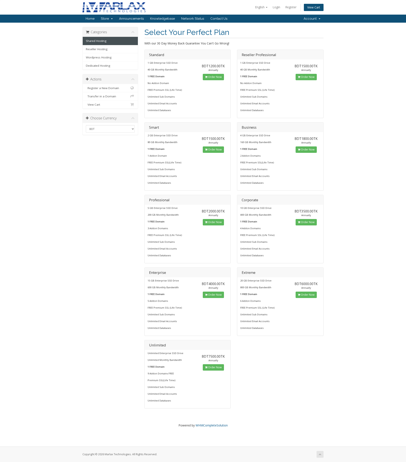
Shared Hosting (96, 41)
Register (290, 7)
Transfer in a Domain (101, 96)
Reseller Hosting (96, 49)
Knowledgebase (162, 19)
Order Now (214, 77)
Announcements (131, 19)
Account (311, 19)
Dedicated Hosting (98, 66)
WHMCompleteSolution (212, 425)
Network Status (192, 19)
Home (90, 19)
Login (276, 7)
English (260, 7)
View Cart (313, 7)
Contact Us (218, 19)
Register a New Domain (102, 88)
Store (106, 19)
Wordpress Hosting (98, 57)
